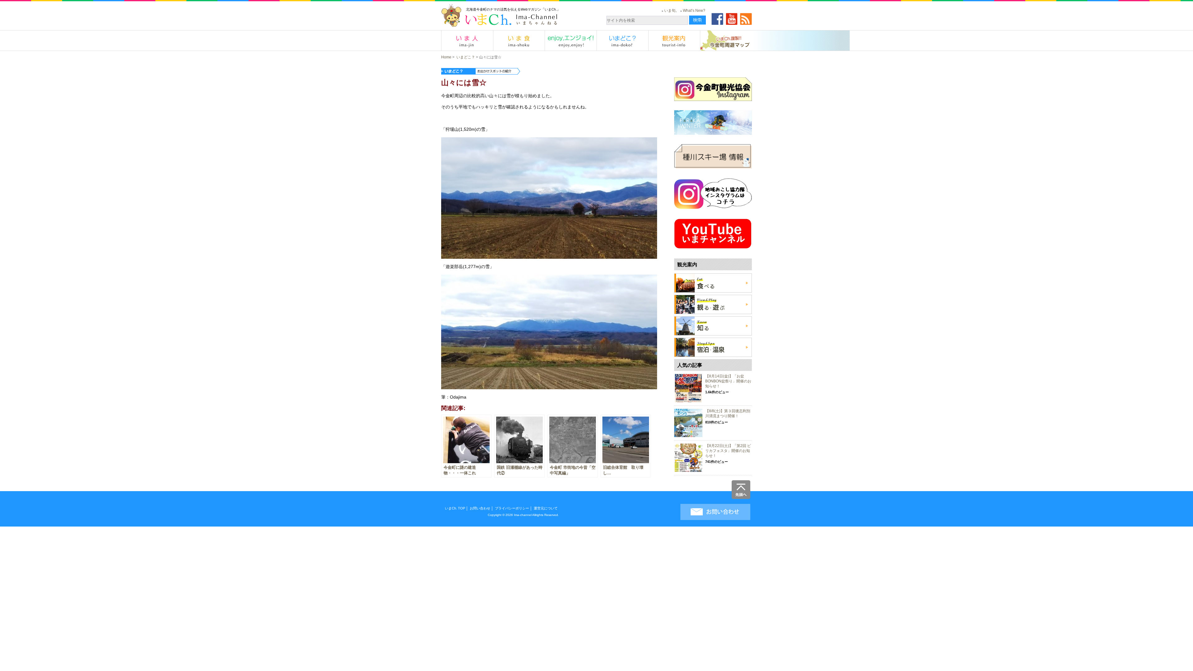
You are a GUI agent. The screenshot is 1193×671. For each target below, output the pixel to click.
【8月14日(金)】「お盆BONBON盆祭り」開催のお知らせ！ (728, 381)
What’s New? (694, 10)
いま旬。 (671, 10)
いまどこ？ (465, 57)
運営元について (546, 508)
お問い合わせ (480, 508)
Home (446, 57)
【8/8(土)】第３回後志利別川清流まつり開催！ (727, 413)
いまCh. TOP (455, 508)
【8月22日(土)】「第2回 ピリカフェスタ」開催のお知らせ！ (728, 451)
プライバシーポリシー (512, 508)
